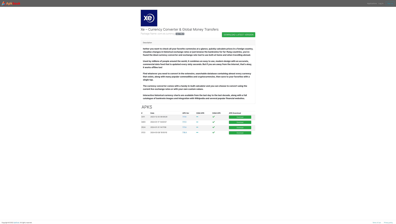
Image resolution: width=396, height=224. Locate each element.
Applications (372, 3)
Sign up (390, 3)
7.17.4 (184, 127)
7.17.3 (184, 122)
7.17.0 (184, 117)
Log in (380, 3)
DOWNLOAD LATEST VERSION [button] (238, 34)
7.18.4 (184, 132)
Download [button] (240, 117)
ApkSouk (16, 222)
